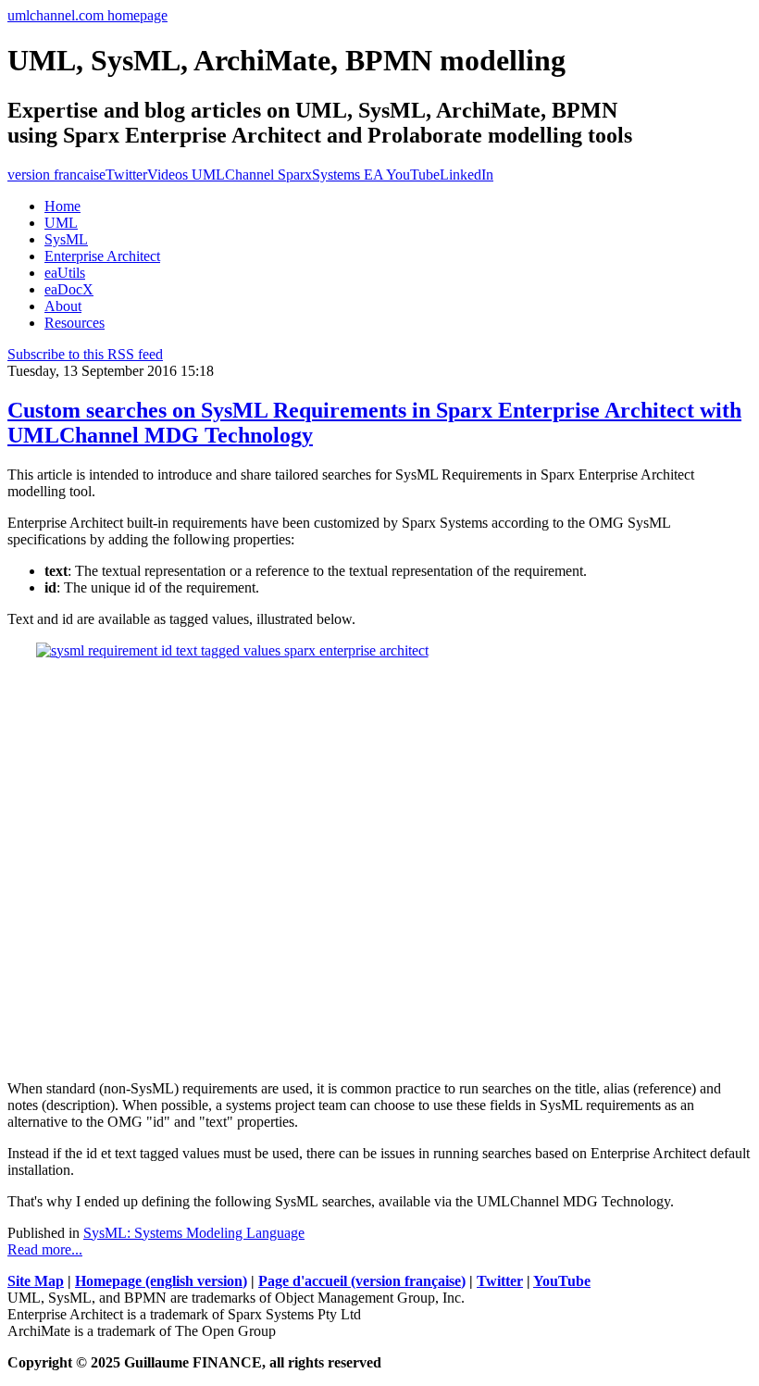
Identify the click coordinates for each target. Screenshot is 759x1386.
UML (61, 223)
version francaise (56, 174)
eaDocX (68, 289)
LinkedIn (466, 174)
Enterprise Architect (102, 256)
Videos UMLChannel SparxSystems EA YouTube (293, 174)
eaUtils (64, 273)
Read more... (44, 1249)
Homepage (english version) (161, 1281)
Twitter (126, 174)
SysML (66, 239)
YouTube (562, 1281)
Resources (74, 323)
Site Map (35, 1281)
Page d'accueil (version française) (362, 1281)
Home (62, 206)
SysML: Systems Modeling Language (194, 1233)
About (62, 306)
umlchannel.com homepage (87, 15)
